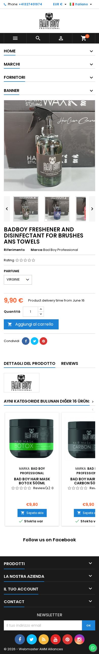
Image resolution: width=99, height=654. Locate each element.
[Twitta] (34, 341)
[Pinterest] (43, 341)
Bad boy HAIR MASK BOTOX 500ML (32, 481)
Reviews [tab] (69, 363)
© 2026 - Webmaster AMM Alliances (33, 649)
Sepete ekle (32, 513)
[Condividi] (25, 341)
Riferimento (14, 250)
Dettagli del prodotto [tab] (29, 363)
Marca (36, 250)
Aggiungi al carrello (30, 324)
